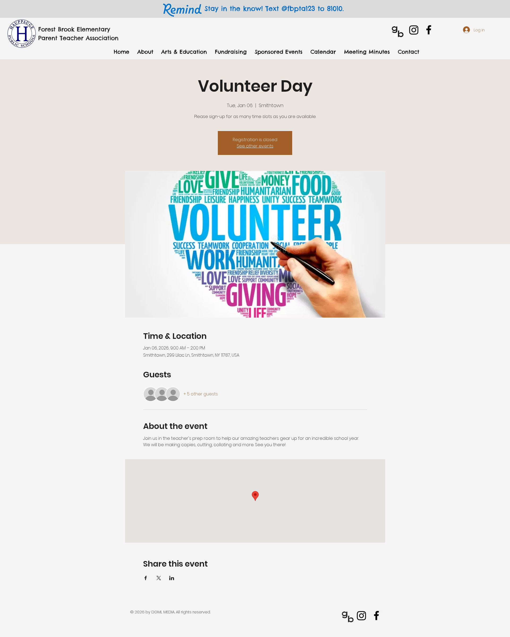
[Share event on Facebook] (145, 578)
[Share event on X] (158, 578)
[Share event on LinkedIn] (171, 578)
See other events (255, 146)
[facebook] (429, 30)
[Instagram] (414, 30)
